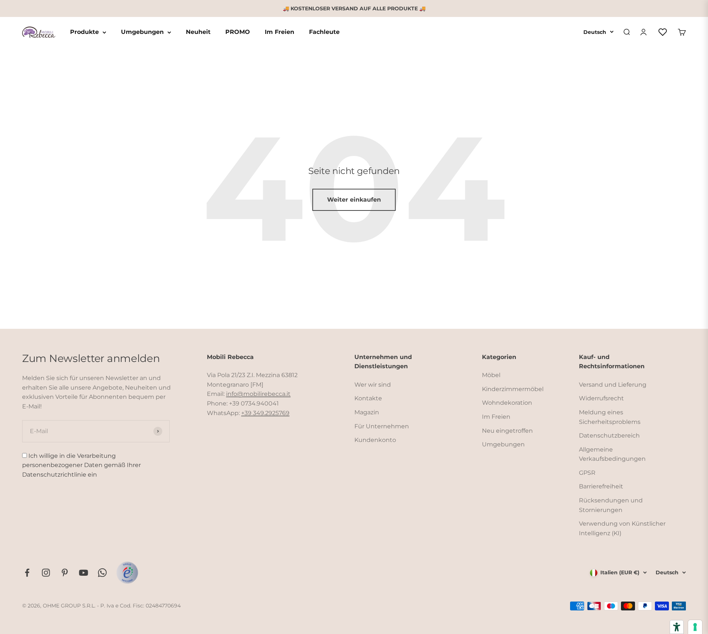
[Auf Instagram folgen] (46, 573)
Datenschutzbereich (609, 435)
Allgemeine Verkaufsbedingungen (612, 454)
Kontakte (368, 398)
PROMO (237, 32)
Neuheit (198, 32)
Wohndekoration (507, 402)
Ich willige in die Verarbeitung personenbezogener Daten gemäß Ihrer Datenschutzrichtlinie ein (81, 465)
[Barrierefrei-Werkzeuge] (677, 627)
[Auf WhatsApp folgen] (102, 573)
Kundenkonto (375, 439)
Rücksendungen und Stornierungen (611, 505)
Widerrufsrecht (601, 398)
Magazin (366, 412)
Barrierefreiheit (601, 486)
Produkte (84, 32)
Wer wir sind (372, 384)
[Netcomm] (127, 572)
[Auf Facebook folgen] (27, 573)
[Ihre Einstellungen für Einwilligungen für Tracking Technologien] (695, 627)
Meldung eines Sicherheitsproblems (610, 417)
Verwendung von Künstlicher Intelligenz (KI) (622, 528)
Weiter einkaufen (354, 199)
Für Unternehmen (381, 426)
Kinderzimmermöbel (513, 389)
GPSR (587, 472)
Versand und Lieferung (612, 384)
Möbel (491, 375)
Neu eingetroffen (507, 430)
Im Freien (279, 32)
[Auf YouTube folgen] (83, 573)
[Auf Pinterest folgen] (65, 573)
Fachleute (324, 32)
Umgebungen (142, 32)
